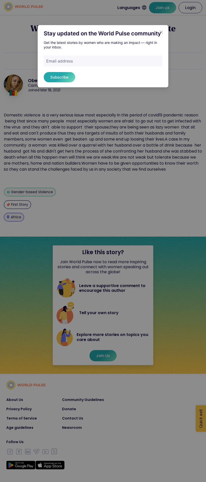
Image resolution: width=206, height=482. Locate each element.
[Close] (161, 32)
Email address (59, 60)
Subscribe (59, 77)
